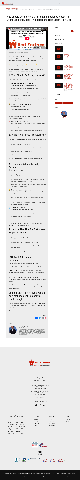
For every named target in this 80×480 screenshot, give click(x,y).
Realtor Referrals (41, 3)
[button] (56, 39)
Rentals (49, 3)
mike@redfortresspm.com (40, 401)
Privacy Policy (63, 473)
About (54, 3)
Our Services (36, 421)
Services (22, 3)
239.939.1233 (74, 3)
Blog (67, 421)
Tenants (33, 3)
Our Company (67, 419)
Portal (36, 419)
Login (59, 3)
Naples (71, 103)
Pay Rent (51, 421)
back (8, 340)
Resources (52, 425)
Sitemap (57, 473)
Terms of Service (71, 473)
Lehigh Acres (65, 103)
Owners (28, 3)
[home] (7, 3)
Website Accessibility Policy (64, 476)
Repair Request (52, 423)
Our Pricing (36, 423)
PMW (53, 473)
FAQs (36, 425)
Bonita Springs (59, 103)
